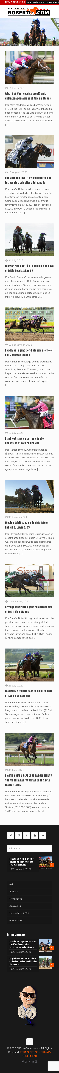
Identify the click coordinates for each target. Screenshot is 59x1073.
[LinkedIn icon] (33, 1061)
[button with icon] (10, 835)
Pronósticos (15, 899)
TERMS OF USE (29, 1052)
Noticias (13, 891)
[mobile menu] (54, 11)
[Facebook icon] (23, 1061)
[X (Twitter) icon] (26, 1061)
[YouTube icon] (29, 1061)
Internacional (16, 920)
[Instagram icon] (36, 1061)
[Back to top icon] (29, 1041)
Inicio (11, 884)
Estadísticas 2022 (19, 913)
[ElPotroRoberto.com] (29, 11)
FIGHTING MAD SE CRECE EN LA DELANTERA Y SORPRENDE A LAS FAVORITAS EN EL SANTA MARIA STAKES (28, 780)
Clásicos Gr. (15, 906)
